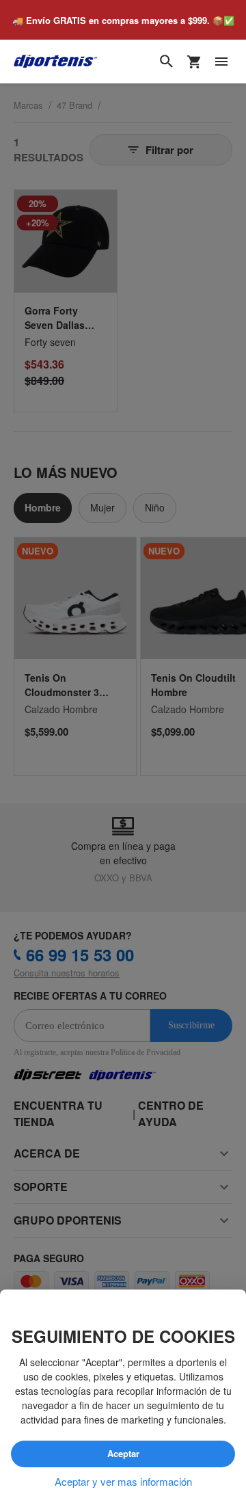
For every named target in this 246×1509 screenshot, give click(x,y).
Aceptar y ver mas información (123, 1481)
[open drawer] (221, 62)
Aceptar (123, 1454)
